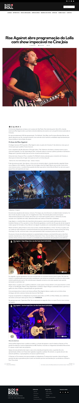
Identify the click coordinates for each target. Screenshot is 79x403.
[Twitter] (18, 127)
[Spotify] (71, 1)
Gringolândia (36, 12)
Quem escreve (49, 393)
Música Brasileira (26, 12)
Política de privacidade (50, 397)
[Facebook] (66, 1)
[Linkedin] (14, 127)
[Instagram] (69, 1)
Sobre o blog (62, 12)
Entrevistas (16, 12)
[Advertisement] (38, 6)
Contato (69, 12)
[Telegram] (16, 127)
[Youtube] (73, 1)
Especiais (54, 12)
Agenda (9, 12)
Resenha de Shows (46, 12)
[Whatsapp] (20, 127)
